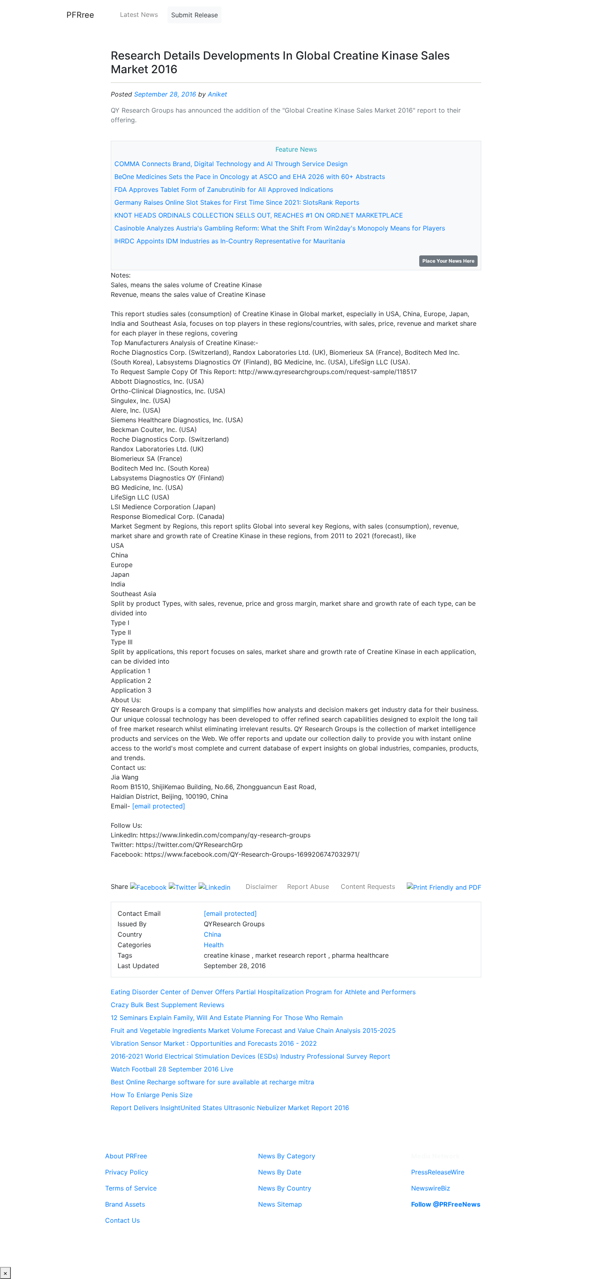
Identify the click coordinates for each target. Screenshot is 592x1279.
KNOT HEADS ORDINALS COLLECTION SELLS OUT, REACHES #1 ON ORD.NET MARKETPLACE (258, 215)
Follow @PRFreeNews (445, 1204)
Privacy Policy (126, 1172)
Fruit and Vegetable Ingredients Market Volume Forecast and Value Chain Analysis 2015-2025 (253, 1030)
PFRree (80, 15)
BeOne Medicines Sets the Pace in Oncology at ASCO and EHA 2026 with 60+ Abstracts (249, 177)
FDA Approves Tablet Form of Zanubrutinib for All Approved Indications (223, 189)
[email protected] (158, 806)
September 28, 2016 (165, 94)
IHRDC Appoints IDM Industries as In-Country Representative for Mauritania (229, 241)
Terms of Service (131, 1188)
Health (214, 945)
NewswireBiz (430, 1188)
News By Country (284, 1188)
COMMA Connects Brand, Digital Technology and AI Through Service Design (231, 164)
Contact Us (122, 1220)
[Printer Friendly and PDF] (444, 886)
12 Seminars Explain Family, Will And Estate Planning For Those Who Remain (227, 1018)
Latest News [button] (139, 14)
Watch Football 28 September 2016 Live (172, 1069)
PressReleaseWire (437, 1172)
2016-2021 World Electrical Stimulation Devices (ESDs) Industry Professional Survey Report (250, 1056)
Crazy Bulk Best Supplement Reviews (167, 1005)
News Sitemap (280, 1204)
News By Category (286, 1156)
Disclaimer (261, 886)
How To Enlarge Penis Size (152, 1095)
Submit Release (194, 15)
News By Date (279, 1172)
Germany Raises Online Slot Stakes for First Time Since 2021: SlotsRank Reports (236, 202)
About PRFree (126, 1156)
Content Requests (368, 886)
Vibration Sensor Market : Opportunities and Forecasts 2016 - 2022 (214, 1043)
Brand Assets (125, 1204)
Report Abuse (308, 886)
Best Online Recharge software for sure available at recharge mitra (212, 1082)
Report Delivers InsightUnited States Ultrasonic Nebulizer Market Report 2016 (230, 1108)
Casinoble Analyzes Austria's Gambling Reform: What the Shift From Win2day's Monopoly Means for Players (279, 228)
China (212, 934)
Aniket (217, 94)
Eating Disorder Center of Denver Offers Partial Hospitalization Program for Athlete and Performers (263, 992)
